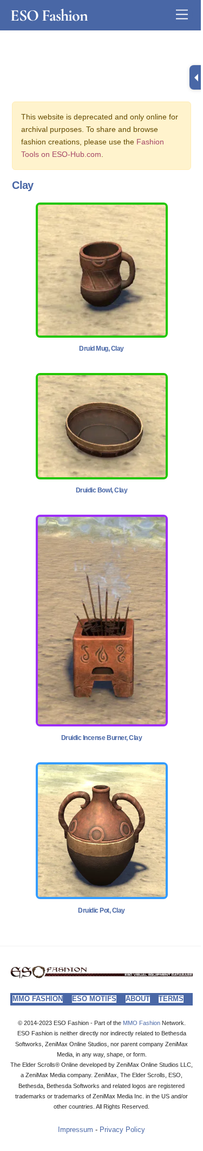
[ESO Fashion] (101, 975)
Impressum (75, 1130)
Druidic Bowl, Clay (101, 490)
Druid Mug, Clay (101, 348)
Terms (171, 999)
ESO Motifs (94, 999)
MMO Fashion (37, 999)
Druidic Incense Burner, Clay (101, 738)
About (138, 999)
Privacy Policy (122, 1130)
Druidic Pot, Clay (101, 910)
